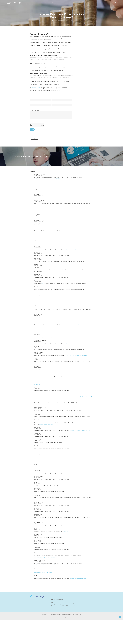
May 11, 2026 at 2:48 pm (37, 414)
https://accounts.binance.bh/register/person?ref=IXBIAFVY (45, 557)
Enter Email (32, 106)
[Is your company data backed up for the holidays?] (92, 156)
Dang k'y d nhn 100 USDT (39, 240)
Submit (32, 129)
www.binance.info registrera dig (40, 494)
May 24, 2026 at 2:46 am (37, 440)
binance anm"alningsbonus (39, 182)
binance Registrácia (37, 540)
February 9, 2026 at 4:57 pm (38, 201)
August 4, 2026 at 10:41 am (38, 561)
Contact (74, 605)
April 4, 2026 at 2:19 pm (37, 293)
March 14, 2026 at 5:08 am (38, 259)
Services (52, 2)
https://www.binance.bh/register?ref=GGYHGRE (43, 572)
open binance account (38, 393)
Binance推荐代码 (37, 488)
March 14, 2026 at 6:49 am (38, 265)
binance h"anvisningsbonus (39, 387)
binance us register (37, 546)
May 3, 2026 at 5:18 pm (37, 394)
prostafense (36, 264)
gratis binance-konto (38, 514)
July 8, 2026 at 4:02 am (37, 529)
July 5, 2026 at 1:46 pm (37, 515)
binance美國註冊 (37, 214)
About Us (59, 2)
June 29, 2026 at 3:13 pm (37, 509)
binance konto (36, 366)
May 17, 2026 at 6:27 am (37, 428)
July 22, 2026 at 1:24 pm (37, 553)
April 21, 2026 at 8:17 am (37, 359)
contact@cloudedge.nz (58, 599)
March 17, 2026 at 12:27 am (38, 275)
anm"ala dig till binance (38, 352)
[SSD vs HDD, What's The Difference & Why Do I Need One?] (31, 156)
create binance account (38, 451)
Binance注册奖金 (37, 286)
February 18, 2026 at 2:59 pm (38, 221)
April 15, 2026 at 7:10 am (37, 347)
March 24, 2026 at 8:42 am (38, 281)
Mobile (74, 603)
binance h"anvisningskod (38, 346)
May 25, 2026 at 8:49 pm (37, 446)
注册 (34, 568)
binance (35, 328)
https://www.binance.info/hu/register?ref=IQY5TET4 (80, 430)
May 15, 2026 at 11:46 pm (37, 420)
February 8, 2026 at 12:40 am (38, 195)
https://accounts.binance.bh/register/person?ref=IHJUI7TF (81, 396)
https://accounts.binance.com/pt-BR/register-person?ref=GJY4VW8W (47, 178)
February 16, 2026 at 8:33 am (38, 215)
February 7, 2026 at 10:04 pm (38, 189)
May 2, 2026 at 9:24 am (37, 388)
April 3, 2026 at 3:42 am (37, 287)
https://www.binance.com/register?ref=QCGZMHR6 (74, 324)
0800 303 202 (65, 605)
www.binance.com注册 (38, 292)
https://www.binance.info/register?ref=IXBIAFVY (73, 343)
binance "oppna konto (38, 299)
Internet (74, 601)
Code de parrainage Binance (39, 560)
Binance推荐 (66, 531)
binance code (36, 234)
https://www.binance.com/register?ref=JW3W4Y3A (49, 363)
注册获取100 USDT (37, 464)
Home (47, 2)
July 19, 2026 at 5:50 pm (37, 547)
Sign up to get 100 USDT (38, 439)
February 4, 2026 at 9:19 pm (38, 175)
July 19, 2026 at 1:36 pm (37, 541)
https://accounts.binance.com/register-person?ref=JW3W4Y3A (76, 249)
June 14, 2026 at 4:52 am (37, 483)
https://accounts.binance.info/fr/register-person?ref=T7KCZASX (76, 191)
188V (35, 280)
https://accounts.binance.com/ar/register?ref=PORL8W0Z (81, 337)
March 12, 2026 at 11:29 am (38, 253)
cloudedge (54, 20)
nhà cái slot (36, 482)
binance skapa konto (38, 314)
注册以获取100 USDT (38, 458)
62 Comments (68, 20)
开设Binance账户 (37, 433)
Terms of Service (78, 614)
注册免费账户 (66, 525)
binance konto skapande (38, 476)
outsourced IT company (36, 87)
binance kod (36, 194)
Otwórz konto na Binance (39, 200)
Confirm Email (54, 106)
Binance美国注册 (37, 258)
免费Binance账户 (37, 274)
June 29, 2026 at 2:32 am (37, 503)
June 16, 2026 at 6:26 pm (37, 489)
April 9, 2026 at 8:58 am (37, 315)
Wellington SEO (59, 614)
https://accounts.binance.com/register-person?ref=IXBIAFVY (75, 355)
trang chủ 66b (36, 305)
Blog (64, 2)
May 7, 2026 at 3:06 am (37, 408)
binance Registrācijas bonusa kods (40, 174)
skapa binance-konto (38, 358)
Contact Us (69, 2)
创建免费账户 (36, 575)
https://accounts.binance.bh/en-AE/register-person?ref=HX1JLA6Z (46, 564)
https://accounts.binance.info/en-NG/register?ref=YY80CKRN (73, 184)
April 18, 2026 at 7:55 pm (37, 353)
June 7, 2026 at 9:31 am (37, 471)
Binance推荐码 (36, 445)
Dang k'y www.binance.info (39, 188)
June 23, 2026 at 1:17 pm (37, 495)
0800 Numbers (76, 599)
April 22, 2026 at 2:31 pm (37, 367)
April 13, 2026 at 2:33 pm (37, 335)
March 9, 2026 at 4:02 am (38, 241)
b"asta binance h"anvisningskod (40, 340)
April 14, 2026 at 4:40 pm (37, 341)
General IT (61, 11)
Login (75, 2)
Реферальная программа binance (40, 208)
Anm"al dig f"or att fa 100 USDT (40, 407)
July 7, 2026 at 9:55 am (37, 523)
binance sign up (37, 252)
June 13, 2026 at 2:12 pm (37, 477)
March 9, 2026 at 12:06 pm (38, 247)
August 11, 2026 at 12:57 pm (38, 576)
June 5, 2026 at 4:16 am (37, 465)
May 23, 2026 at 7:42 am (37, 434)
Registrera (36, 413)
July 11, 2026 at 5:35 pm (37, 535)
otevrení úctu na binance (39, 220)
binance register (37, 246)
